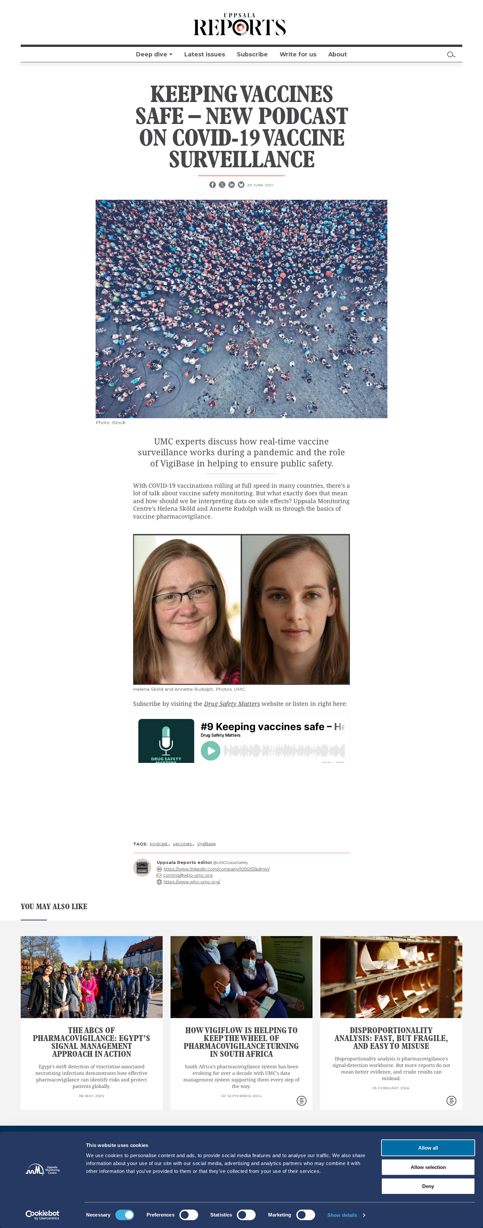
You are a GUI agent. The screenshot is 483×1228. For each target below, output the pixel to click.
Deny (428, 1186)
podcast (159, 843)
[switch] (188, 1215)
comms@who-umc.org (188, 875)
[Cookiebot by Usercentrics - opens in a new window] (42, 1215)
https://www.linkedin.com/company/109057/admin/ (217, 869)
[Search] (451, 54)
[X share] (223, 185)
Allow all (428, 1148)
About (337, 54)
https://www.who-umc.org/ (192, 881)
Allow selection (428, 1167)
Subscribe (252, 54)
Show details (342, 1215)
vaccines (183, 843)
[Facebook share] (213, 185)
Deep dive (151, 54)
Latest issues (204, 54)
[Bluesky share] (242, 185)
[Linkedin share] (232, 185)
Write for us (298, 54)
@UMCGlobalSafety (230, 862)
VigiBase (206, 843)
